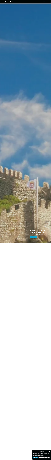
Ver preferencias (47, 457)
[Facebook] (43, 1)
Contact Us (31, 1)
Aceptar (35, 457)
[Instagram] (44, 1)
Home (19, 1)
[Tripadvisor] (45, 1)
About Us (26, 1)
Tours (22, 1)
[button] (49, 451)
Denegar (41, 457)
